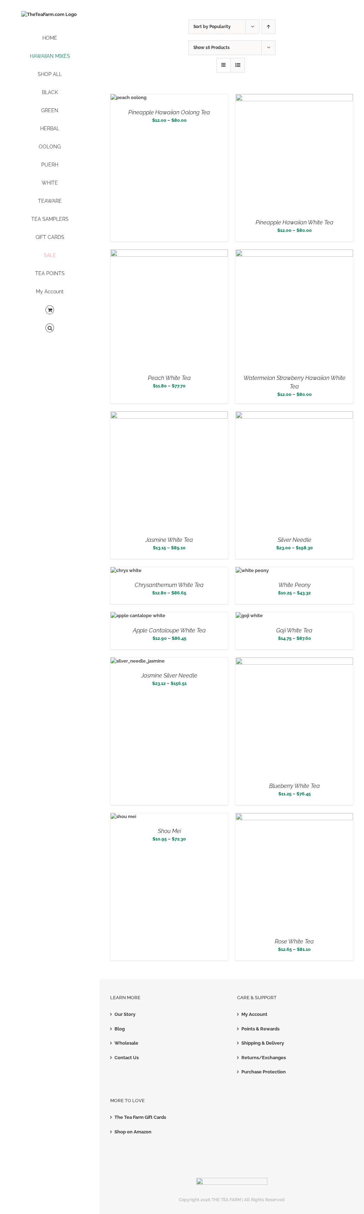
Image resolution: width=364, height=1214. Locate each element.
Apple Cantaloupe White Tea (169, 630)
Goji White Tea (294, 630)
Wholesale (126, 1043)
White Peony (294, 585)
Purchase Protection (263, 1071)
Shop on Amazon (132, 1131)
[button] (50, 328)
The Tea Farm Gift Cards (140, 1117)
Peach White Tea (169, 378)
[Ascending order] (268, 27)
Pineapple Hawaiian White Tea (294, 222)
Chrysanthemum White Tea (169, 585)
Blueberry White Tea (294, 786)
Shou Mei (169, 831)
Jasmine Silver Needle (169, 675)
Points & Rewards (260, 1028)
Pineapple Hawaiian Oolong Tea (169, 112)
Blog (119, 1028)
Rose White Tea (294, 941)
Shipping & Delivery (262, 1043)
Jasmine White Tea (169, 540)
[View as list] (238, 65)
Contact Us (126, 1057)
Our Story (124, 1014)
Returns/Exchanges (263, 1057)
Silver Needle (294, 540)
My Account (254, 1014)
